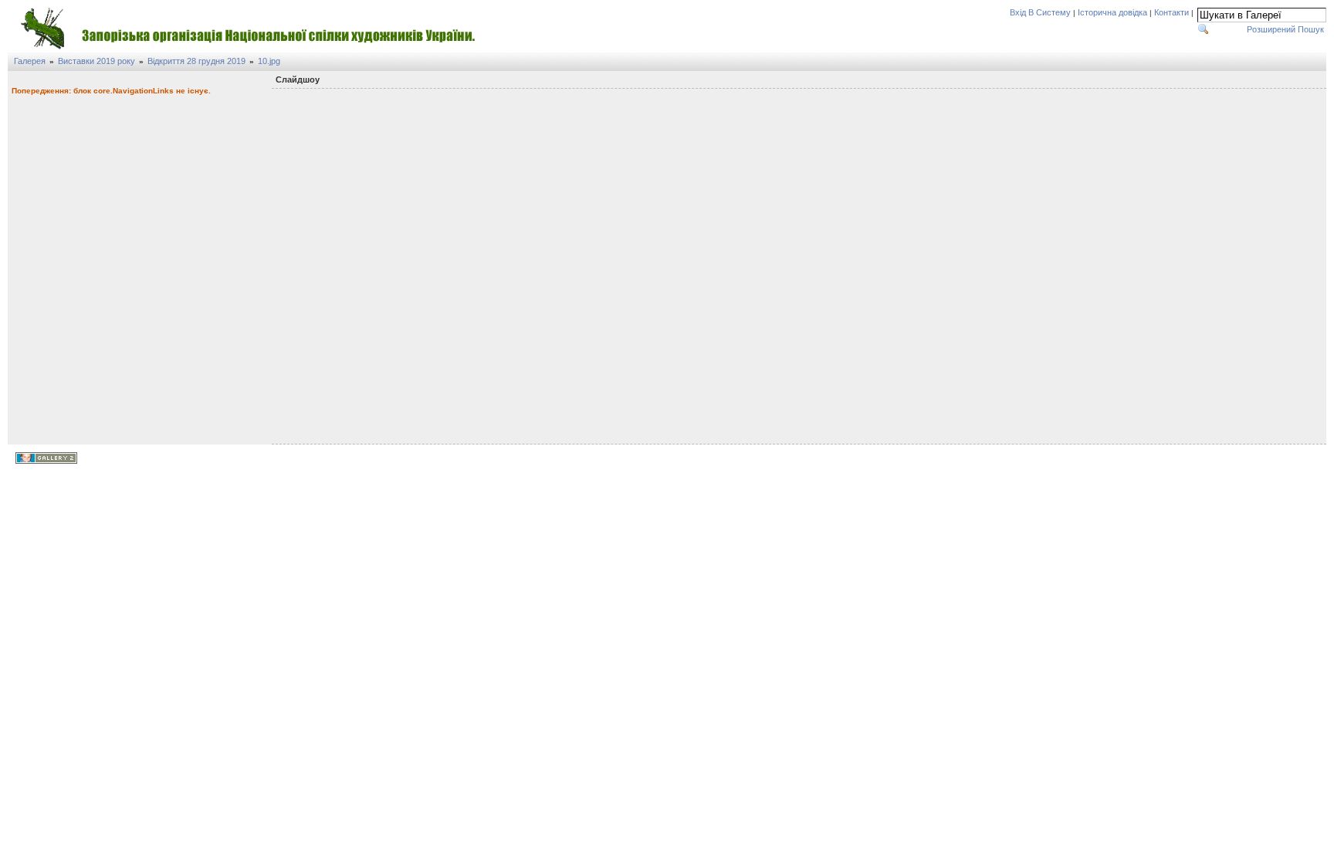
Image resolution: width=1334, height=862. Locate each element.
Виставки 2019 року (96, 61)
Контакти (1171, 12)
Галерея (30, 61)
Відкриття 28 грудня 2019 (196, 61)
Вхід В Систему (1040, 12)
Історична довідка (1112, 12)
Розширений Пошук (1285, 29)
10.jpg (269, 61)
